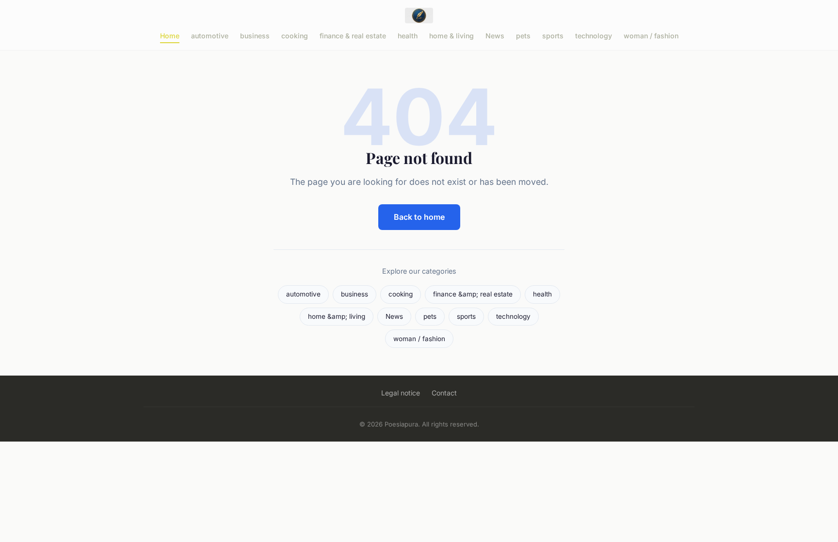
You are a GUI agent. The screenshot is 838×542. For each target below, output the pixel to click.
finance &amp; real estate (473, 294)
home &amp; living (336, 316)
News (494, 36)
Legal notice (400, 393)
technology (593, 36)
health (408, 36)
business (255, 36)
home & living (451, 36)
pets (523, 36)
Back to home (419, 217)
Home (169, 36)
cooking (294, 36)
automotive (209, 36)
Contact (444, 393)
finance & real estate (353, 36)
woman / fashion (651, 36)
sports (553, 36)
